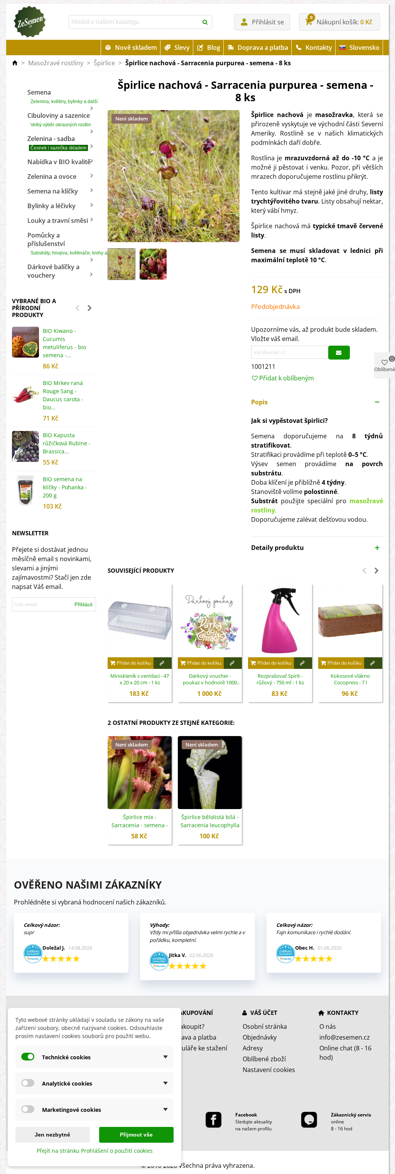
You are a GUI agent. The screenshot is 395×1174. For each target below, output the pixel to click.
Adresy (253, 1048)
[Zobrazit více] (163, 663)
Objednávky (260, 1037)
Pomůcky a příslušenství (61, 243)
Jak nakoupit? (185, 1026)
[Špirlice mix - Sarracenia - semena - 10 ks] (140, 772)
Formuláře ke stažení (196, 1048)
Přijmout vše (136, 1135)
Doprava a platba (263, 47)
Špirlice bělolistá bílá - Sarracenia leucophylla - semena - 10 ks (210, 825)
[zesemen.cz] (29, 22)
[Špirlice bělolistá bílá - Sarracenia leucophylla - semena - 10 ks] (210, 772)
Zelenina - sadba (56, 142)
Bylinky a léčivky (51, 206)
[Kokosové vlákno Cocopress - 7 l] (350, 620)
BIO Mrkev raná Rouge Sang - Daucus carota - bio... (63, 395)
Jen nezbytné (52, 1135)
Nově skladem (136, 47)
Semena (61, 96)
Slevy (182, 47)
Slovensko (364, 47)
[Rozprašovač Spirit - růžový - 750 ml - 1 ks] (280, 620)
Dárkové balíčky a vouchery (53, 271)
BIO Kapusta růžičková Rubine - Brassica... (67, 443)
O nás (327, 1026)
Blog (213, 47)
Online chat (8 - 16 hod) (345, 1053)
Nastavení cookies (269, 1069)
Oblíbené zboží (264, 1059)
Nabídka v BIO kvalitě (59, 162)
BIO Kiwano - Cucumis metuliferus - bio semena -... (64, 343)
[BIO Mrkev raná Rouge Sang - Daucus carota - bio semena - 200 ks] (25, 394)
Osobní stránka (265, 1026)
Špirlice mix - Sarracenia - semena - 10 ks (139, 825)
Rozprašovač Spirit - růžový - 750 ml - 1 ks (280, 679)
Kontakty (319, 47)
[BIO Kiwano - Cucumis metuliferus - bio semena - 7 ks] (25, 342)
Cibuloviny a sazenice (59, 119)
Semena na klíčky (52, 191)
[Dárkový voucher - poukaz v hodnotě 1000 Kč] (210, 620)
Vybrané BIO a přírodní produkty (34, 308)
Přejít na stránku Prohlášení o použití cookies (95, 1150)
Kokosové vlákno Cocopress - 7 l (350, 679)
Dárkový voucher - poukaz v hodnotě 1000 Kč (210, 680)
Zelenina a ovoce (51, 176)
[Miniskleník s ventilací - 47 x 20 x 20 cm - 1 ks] (140, 620)
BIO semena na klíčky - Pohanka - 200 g (65, 487)
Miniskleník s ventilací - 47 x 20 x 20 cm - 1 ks (139, 679)
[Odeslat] (205, 22)
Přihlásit (83, 604)
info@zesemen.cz (344, 1037)
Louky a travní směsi (57, 220)
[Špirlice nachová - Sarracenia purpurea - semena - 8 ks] (174, 175)
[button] (77, 308)
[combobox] (134, 22)
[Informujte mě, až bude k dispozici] (339, 353)
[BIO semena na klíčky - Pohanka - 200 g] (25, 490)
